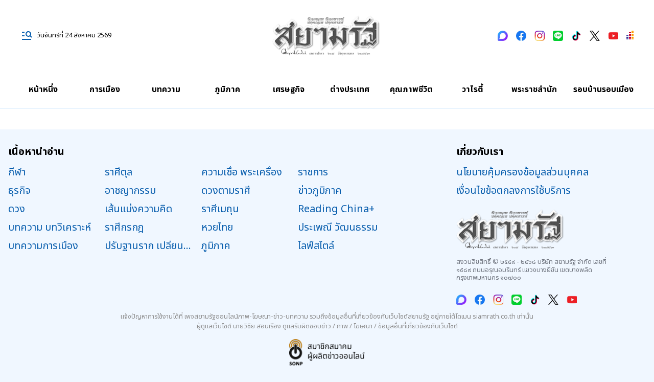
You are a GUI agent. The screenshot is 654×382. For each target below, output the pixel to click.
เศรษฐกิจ (289, 89)
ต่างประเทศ (349, 89)
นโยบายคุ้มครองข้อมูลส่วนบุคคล (522, 172)
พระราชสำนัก (534, 89)
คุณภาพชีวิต (411, 89)
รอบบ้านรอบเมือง (603, 89)
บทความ (166, 89)
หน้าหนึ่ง (43, 89)
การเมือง (104, 89)
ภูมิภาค (227, 89)
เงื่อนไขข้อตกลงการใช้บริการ (513, 191)
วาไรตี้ (472, 89)
